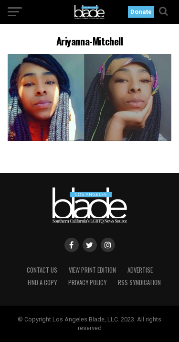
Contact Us (42, 270)
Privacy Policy (87, 282)
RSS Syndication (139, 282)
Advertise (140, 270)
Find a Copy (42, 282)
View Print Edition (92, 270)
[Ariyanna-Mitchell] (90, 138)
